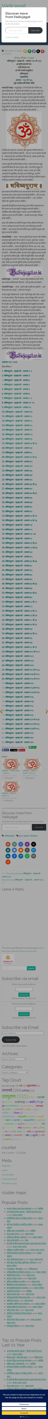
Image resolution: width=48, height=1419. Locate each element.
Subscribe (35, 30)
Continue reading (11, 37)
